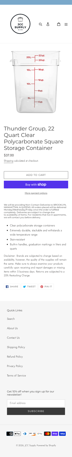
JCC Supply (30, 445)
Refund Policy (15, 357)
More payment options (36, 193)
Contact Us (13, 338)
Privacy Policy (15, 366)
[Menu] (66, 24)
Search (11, 319)
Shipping (8, 161)
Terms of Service (16, 375)
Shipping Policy (16, 347)
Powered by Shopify (46, 445)
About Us (12, 328)
